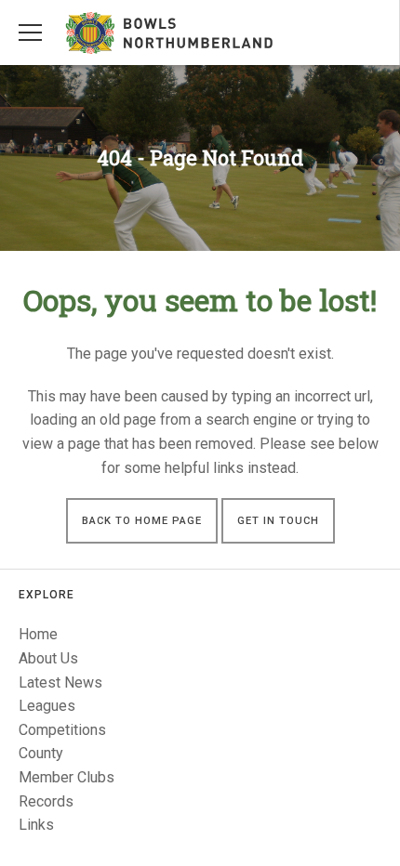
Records (46, 801)
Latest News (60, 682)
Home (38, 634)
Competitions (62, 730)
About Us (48, 658)
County (41, 753)
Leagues (47, 706)
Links (36, 824)
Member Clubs (66, 777)
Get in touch (278, 521)
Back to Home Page (142, 521)
